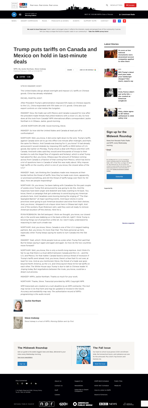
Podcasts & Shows (60, 21)
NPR (119, 69)
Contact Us (59, 386)
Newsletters (116, 5)
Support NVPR (90, 21)
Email (109, 150)
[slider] (23, 14)
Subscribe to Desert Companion (81, 390)
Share (69, 70)
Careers (57, 395)
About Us (58, 381)
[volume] (20, 14)
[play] (14, 14)
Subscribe (119, 176)
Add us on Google (86, 70)
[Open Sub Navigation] (18, 21)
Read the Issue (100, 364)
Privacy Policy (38, 390)
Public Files (118, 381)
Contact (105, 21)
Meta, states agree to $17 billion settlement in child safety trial (126, 114)
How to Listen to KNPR (102, 390)
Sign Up (22, 364)
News (14, 21)
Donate (131, 5)
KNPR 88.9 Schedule (101, 381)
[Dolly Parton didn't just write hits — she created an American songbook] (110, 92)
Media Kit (117, 386)
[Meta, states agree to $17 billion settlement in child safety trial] (110, 112)
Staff (56, 390)
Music (44, 21)
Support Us (79, 381)
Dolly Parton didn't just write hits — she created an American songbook (126, 96)
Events (76, 21)
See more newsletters (25, 357)
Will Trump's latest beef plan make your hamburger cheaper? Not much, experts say (126, 76)
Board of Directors (100, 395)
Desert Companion (29, 21)
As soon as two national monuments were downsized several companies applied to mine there (126, 55)
